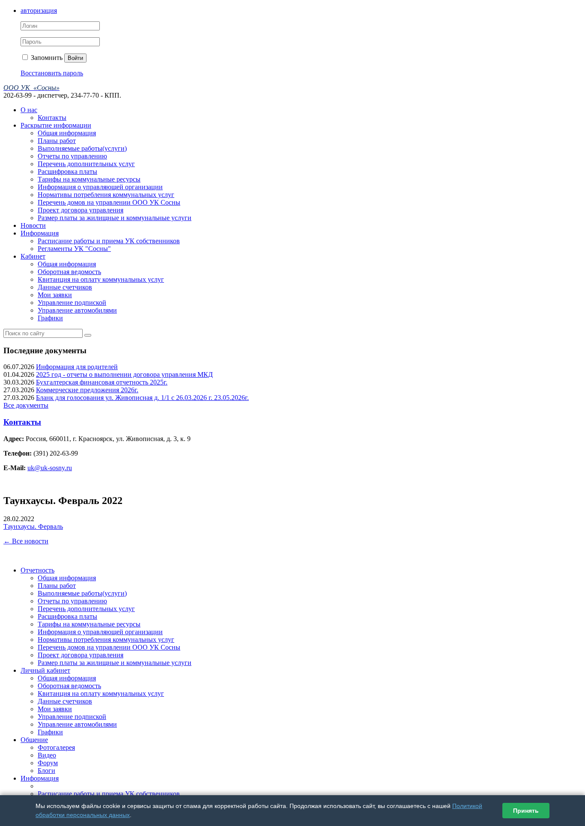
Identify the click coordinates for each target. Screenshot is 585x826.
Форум (48, 762)
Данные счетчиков (65, 287)
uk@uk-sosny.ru (49, 467)
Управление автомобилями (77, 310)
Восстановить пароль (52, 73)
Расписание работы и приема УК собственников (109, 241)
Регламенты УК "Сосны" (74, 248)
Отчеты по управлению (72, 156)
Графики (50, 318)
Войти (75, 58)
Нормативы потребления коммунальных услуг (106, 194)
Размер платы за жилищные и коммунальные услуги (114, 217)
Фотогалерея (56, 747)
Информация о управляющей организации (100, 187)
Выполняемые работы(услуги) (82, 148)
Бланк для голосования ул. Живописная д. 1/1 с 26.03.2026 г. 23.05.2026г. (142, 397)
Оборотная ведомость (69, 271)
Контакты (52, 117)
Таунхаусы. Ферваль (33, 526)
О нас (29, 109)
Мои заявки (55, 294)
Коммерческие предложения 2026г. (87, 390)
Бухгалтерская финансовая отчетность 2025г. (101, 382)
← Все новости (25, 541)
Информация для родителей (77, 366)
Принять (526, 810)
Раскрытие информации (56, 125)
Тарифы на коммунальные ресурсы (89, 179)
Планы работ (57, 140)
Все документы (25, 405)
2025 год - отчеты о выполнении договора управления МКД (124, 374)
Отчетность (37, 570)
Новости (33, 225)
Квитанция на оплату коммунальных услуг (101, 279)
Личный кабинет (45, 670)
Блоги (46, 770)
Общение (34, 739)
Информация (40, 233)
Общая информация (67, 133)
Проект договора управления (80, 210)
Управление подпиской (72, 302)
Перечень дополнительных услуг (86, 163)
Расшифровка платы (67, 171)
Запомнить (46, 57)
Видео (47, 755)
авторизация (39, 10)
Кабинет (33, 256)
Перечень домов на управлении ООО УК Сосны (109, 202)
